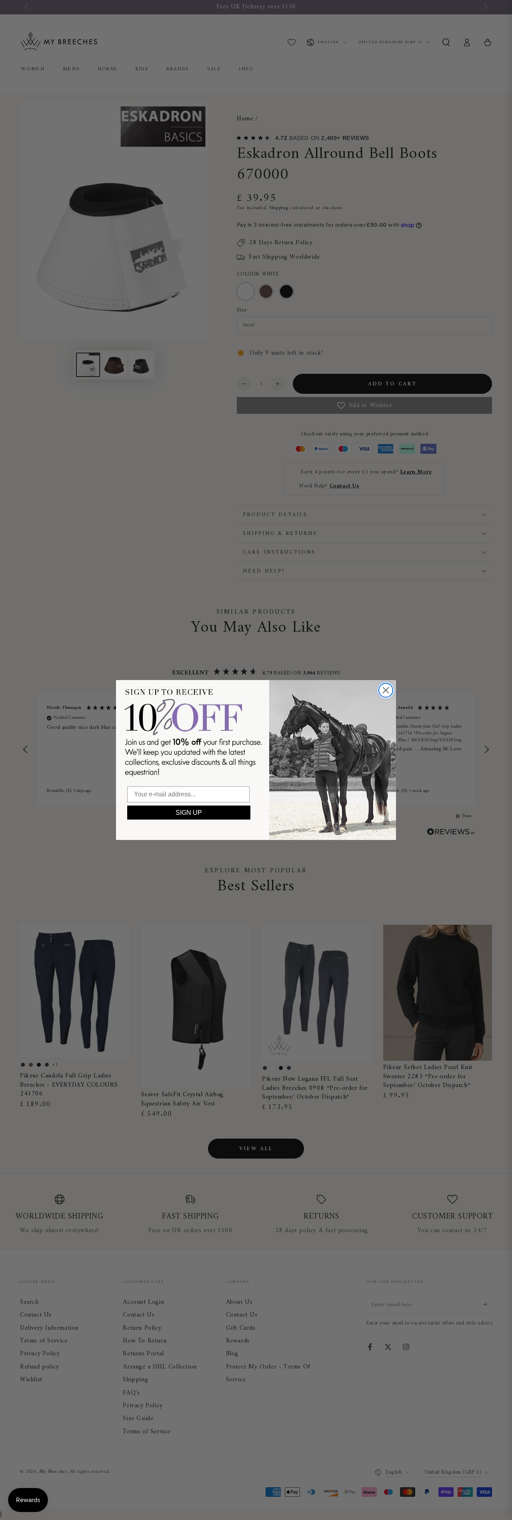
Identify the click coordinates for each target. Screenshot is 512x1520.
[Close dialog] (386, 690)
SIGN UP (189, 812)
